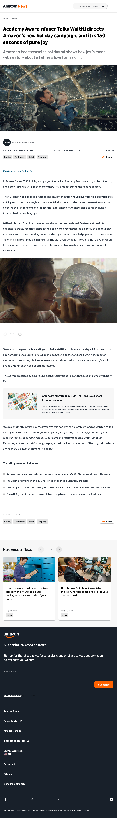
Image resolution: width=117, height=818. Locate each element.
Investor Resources (14, 740)
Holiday (7, 157)
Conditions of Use (23, 810)
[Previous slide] (5, 334)
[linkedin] (85, 799)
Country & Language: (13, 751)
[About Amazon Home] (11, 635)
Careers (8, 764)
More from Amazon (14, 784)
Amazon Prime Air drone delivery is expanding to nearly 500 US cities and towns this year (58, 474)
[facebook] (5, 799)
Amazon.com (11, 731)
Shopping (42, 157)
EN (9, 754)
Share (109, 157)
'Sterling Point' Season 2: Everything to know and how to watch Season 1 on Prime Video (58, 487)
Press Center (11, 721)
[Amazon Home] (15, 6)
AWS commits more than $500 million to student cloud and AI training (47, 480)
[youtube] (111, 799)
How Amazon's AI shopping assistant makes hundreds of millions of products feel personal (84, 591)
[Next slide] (20, 334)
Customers (20, 157)
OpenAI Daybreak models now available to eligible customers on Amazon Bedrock (54, 494)
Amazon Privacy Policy (41, 810)
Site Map (8, 774)
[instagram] (32, 799)
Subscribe (104, 684)
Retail (14, 18)
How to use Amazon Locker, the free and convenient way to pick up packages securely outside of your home (27, 593)
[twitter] (58, 799)
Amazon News (11, 711)
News (5, 18)
